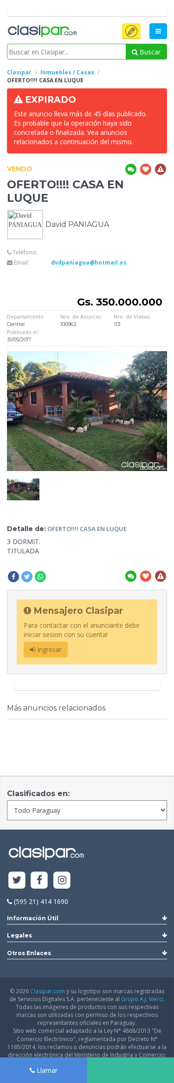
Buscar (149, 51)
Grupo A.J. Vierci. (143, 999)
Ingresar (48, 649)
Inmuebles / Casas (67, 72)
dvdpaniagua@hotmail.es (89, 262)
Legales (19, 935)
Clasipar (19, 72)
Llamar (46, 1070)
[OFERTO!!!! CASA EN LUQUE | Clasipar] (23, 482)
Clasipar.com (47, 991)
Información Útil (32, 918)
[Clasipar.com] (42, 31)
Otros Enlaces (29, 953)
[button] (131, 31)
